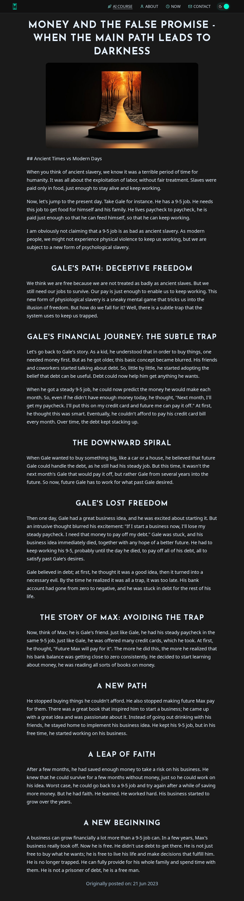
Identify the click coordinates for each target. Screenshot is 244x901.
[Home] (14, 6)
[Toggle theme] (223, 6)
